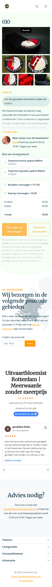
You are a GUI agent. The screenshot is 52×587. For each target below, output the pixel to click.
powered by (26, 408)
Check (30, 343)
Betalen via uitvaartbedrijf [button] (39, 229)
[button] (9, 131)
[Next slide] (48, 470)
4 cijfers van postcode (13, 337)
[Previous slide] (4, 470)
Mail (14, 142)
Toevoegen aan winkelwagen (14, 229)
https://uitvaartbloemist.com (26, 576)
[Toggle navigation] (46, 6)
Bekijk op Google (13, 460)
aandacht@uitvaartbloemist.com (20, 509)
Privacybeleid (26, 580)
